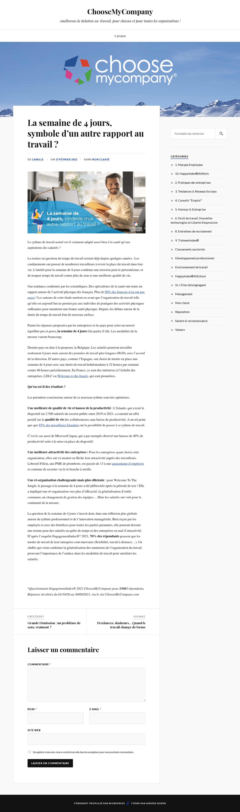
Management (183, 294)
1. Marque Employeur (189, 164)
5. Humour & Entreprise (190, 209)
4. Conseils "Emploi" (188, 200)
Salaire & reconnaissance (191, 321)
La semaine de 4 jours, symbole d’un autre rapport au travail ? (86, 133)
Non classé (101, 159)
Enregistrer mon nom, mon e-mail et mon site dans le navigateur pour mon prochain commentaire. (83, 752)
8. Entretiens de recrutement (193, 231)
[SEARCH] (221, 133)
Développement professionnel (194, 258)
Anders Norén (156, 803)
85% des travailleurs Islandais (59, 425)
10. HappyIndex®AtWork (192, 173)
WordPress (117, 803)
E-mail (95, 709)
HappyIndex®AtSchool (190, 276)
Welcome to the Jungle (72, 376)
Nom (32, 709)
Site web (34, 730)
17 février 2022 (66, 159)
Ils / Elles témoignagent (190, 285)
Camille (38, 159)
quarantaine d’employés (128, 463)
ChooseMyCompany (120, 11)
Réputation (182, 312)
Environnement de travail (191, 267)
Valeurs (180, 329)
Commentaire (39, 664)
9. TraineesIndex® (187, 240)
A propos (120, 36)
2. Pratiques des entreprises (193, 182)
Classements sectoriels (190, 249)
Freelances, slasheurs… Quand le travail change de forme (121, 625)
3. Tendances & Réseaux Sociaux (196, 191)
